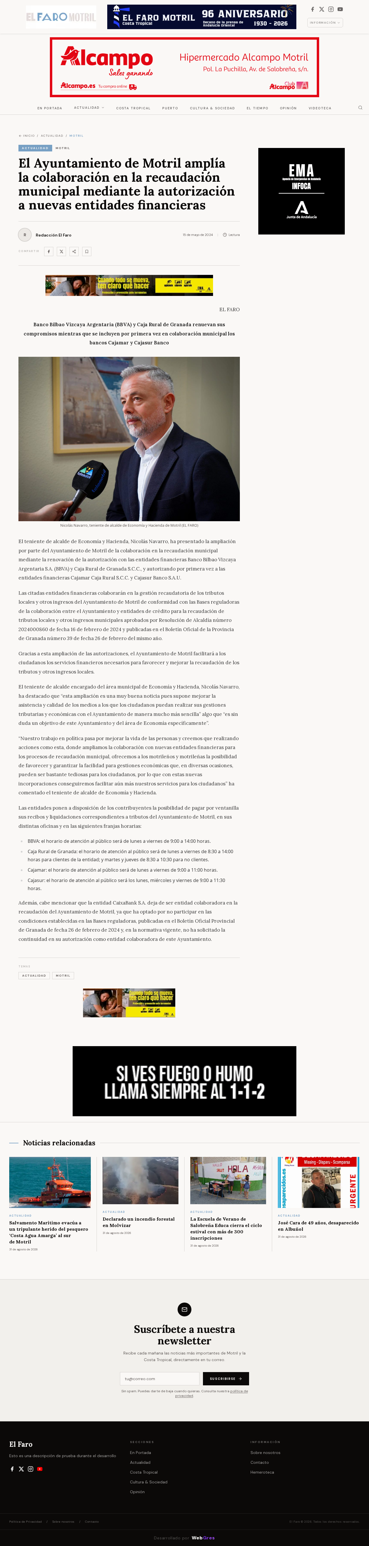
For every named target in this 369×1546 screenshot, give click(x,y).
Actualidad (87, 108)
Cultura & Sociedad (213, 108)
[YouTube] (340, 9)
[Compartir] (74, 251)
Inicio (29, 136)
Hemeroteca (262, 1472)
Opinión (288, 108)
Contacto (260, 1462)
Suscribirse (223, 1379)
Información (323, 23)
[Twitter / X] (61, 251)
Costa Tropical (133, 108)
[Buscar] (360, 108)
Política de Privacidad (25, 1522)
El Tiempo (257, 108)
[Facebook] (312, 9)
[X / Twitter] (322, 9)
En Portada (50, 108)
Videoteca (320, 108)
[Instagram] (331, 9)
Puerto (170, 108)
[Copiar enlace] (86, 251)
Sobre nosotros (265, 1452)
